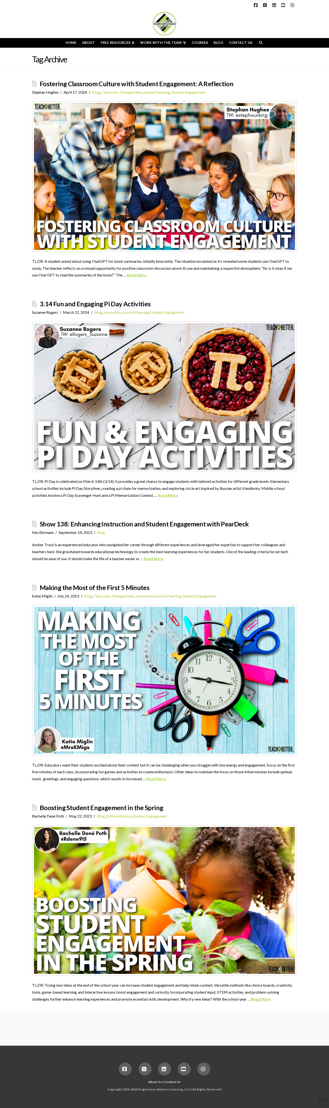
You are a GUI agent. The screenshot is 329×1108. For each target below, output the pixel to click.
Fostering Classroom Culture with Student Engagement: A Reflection (136, 84)
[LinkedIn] (275, 5)
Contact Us (172, 1081)
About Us (155, 1081)
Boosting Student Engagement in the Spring (101, 808)
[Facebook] (256, 5)
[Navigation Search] (260, 43)
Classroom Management (121, 92)
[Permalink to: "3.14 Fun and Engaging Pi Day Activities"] (164, 396)
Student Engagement (188, 92)
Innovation (112, 312)
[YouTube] (284, 5)
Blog (96, 92)
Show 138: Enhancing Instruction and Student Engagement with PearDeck (144, 524)
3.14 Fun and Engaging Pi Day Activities (95, 304)
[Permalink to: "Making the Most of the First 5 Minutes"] (164, 680)
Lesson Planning (157, 92)
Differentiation (118, 816)
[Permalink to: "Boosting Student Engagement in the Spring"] (164, 900)
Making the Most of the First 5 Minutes (94, 587)
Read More (136, 275)
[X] (266, 5)
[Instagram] (293, 5)
